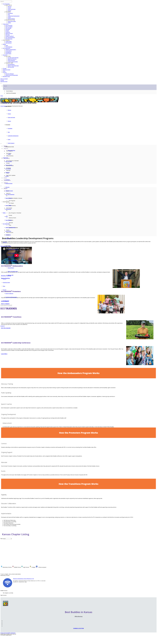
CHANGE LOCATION (78, 628)
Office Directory (11, 60)
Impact (9, 8)
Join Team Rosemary (10, 37)
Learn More (4, 354)
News (6, 45)
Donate (7, 30)
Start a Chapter (8, 26)
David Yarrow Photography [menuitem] (11, 93)
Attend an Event (9, 33)
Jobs (9, 14)
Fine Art (5, 72)
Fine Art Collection (9, 73)
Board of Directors (12, 59)
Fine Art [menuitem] (5, 87)
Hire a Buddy (8, 28)
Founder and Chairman (13, 57)
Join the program (5, 328)
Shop (4, 71)
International (8, 43)
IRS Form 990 (11, 67)
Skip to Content (4, 78)
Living (9, 17)
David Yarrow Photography (11, 75)
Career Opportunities (13, 61)
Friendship (10, 13)
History (9, 10)
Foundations (8, 52)
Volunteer (7, 29)
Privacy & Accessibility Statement (7, 633)
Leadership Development (13, 16)
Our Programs (6, 4)
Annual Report (11, 64)
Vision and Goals (11, 9)
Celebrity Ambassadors (10, 49)
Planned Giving (8, 38)
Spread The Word (9, 36)
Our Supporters (6, 48)
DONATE (2, 326)
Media (4, 44)
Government (8, 53)
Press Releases (8, 47)
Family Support (11, 18)
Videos (9, 22)
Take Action (5, 24)
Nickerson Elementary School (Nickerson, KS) (23, 578)
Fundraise (7, 32)
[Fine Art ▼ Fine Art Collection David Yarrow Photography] (78, 82)
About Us (5, 55)
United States (8, 41)
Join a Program (8, 25)
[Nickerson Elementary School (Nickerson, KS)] (7, 587)
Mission (9, 6)
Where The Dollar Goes (13, 65)
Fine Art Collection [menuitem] (9, 91)
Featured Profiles (12, 21)
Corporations (8, 51)
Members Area (6, 76)
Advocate (7, 34)
